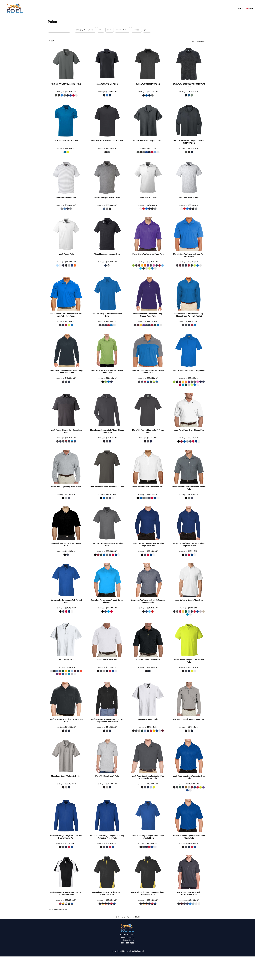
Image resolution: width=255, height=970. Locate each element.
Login (240, 8)
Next (123, 917)
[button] (250, 8)
